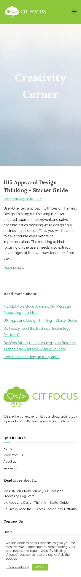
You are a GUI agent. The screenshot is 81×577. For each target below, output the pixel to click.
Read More (12, 268)
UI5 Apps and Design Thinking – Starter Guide (40, 320)
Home (7, 448)
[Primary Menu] (74, 11)
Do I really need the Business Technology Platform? (36, 331)
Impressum (11, 468)
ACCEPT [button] (40, 567)
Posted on (22, 199)
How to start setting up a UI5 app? (31, 357)
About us (9, 461)
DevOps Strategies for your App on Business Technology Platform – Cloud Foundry (39, 346)
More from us (13, 455)
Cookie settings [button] (17, 567)
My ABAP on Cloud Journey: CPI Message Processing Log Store (37, 309)
